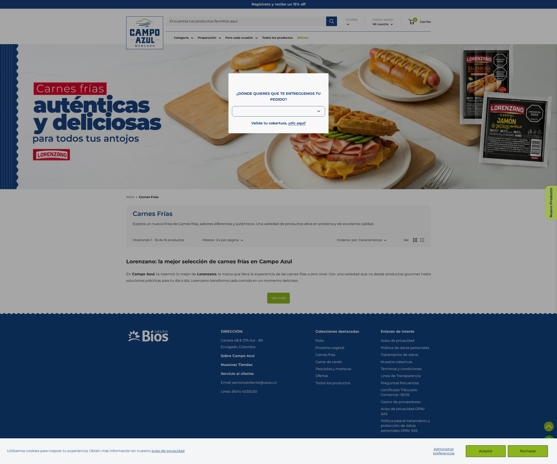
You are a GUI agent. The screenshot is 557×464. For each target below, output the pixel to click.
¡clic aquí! (297, 123)
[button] (549, 426)
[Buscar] (331, 21)
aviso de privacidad (168, 451)
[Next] (550, 115)
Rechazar (528, 451)
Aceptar (486, 451)
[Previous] (6, 115)
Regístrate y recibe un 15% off (278, 4)
